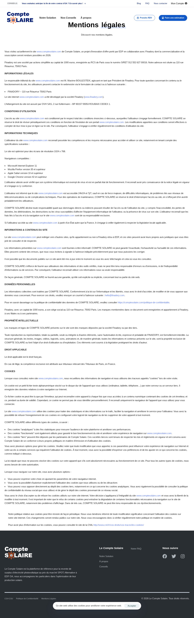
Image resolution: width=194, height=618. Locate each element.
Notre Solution (47, 17)
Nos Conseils (68, 17)
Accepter (132, 606)
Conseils (103, 566)
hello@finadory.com (114, 295)
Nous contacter (160, 3)
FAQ (147, 3)
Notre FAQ (136, 548)
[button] (179, 3)
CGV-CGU (9, 599)
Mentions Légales (48, 599)
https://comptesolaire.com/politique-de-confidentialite (143, 302)
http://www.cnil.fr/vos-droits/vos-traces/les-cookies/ (118, 525)
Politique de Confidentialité (27, 599)
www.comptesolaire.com (49, 51)
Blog (139, 3)
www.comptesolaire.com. (111, 122)
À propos (86, 17)
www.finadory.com (94, 97)
